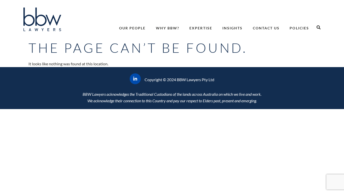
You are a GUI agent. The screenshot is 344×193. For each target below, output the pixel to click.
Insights (232, 28)
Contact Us (266, 28)
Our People (132, 28)
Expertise (200, 28)
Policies (299, 28)
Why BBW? (168, 28)
